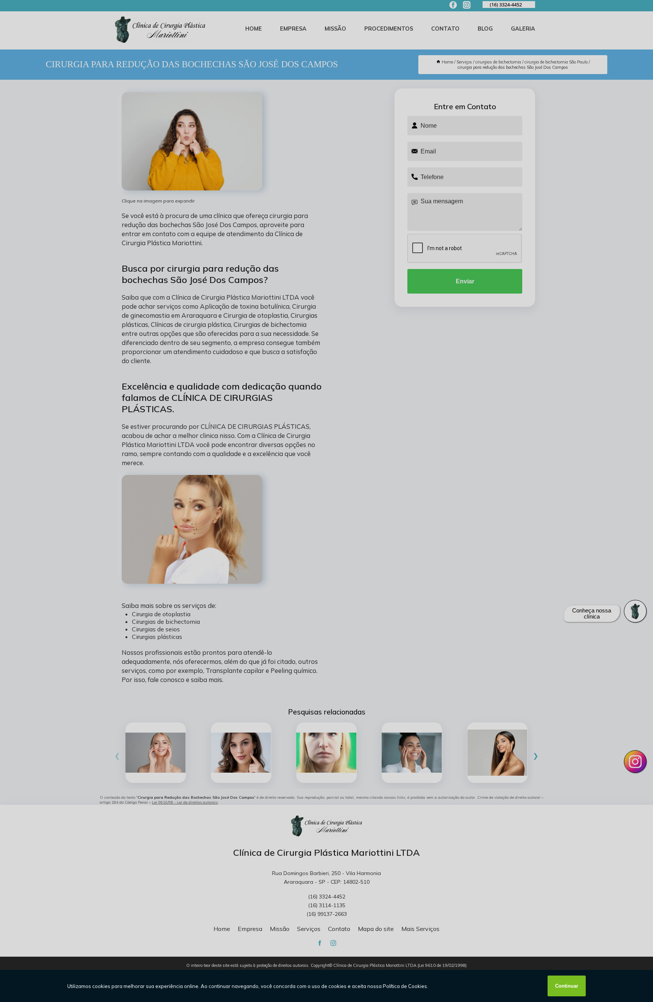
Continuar (566, 986)
